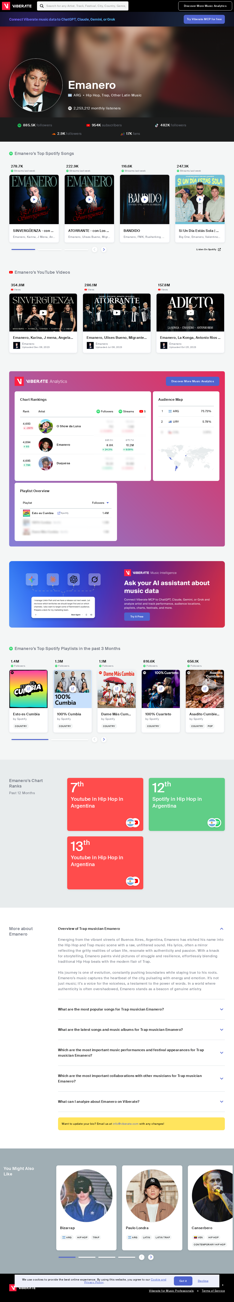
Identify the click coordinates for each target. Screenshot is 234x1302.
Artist (41, 411)
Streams (128, 411)
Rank (26, 411)
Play (34, 199)
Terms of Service (213, 1291)
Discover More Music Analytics (205, 6)
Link (59, 513)
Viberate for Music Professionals (171, 1291)
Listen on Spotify (206, 249)
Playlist (27, 503)
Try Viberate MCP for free (204, 19)
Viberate (17, 6)
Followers (107, 411)
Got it (183, 1281)
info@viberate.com (126, 1124)
